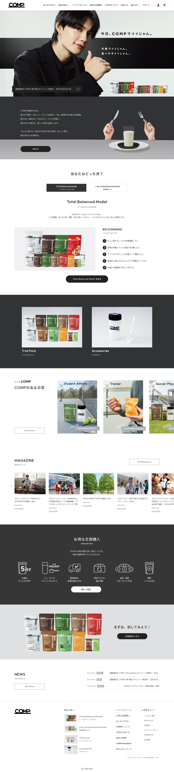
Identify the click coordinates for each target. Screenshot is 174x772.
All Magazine (144, 462)
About (35, 149)
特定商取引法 (148, 735)
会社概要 (147, 739)
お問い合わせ (148, 720)
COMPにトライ (132, 636)
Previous (11, 486)
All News (29, 686)
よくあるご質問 (149, 716)
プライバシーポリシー (151, 730)
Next (169, 486)
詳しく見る (86, 589)
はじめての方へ (123, 721)
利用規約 (147, 725)
